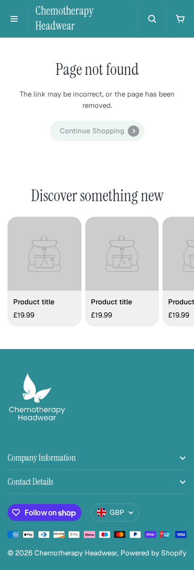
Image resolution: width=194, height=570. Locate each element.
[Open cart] (180, 19)
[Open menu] (14, 19)
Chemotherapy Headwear (64, 18)
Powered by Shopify (153, 552)
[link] (97, 131)
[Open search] (151, 19)
